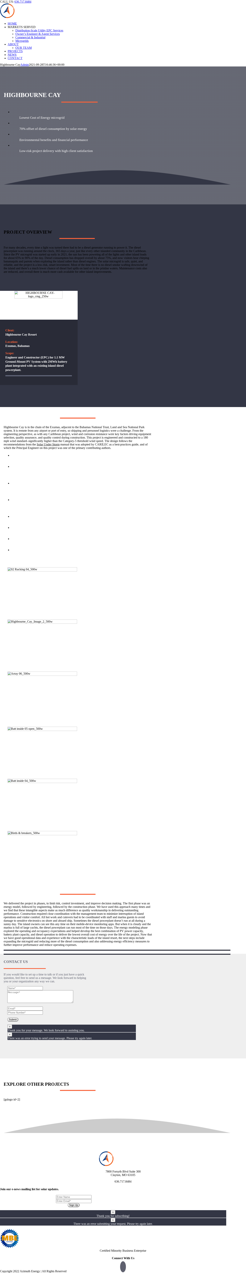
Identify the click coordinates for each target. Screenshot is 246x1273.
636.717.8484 (22, 1)
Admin (24, 64)
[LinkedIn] (123, 1266)
